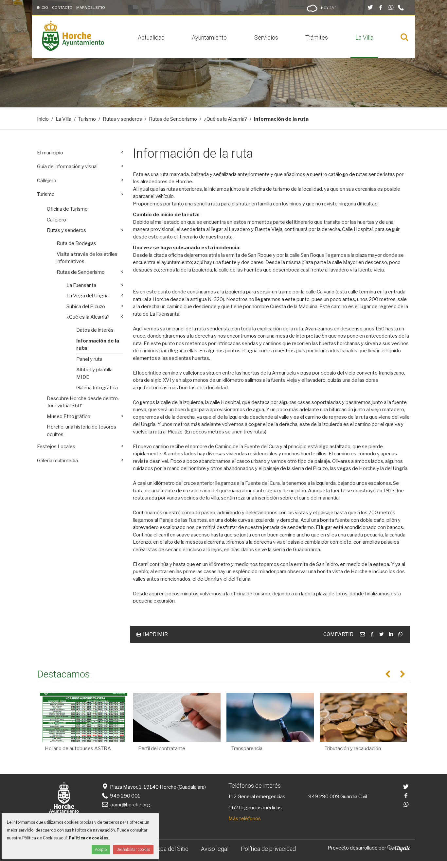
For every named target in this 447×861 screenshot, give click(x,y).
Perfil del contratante (161, 748)
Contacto (62, 7)
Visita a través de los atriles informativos (87, 258)
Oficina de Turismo (67, 209)
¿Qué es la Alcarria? (225, 119)
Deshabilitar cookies (133, 849)
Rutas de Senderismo (173, 119)
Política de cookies (88, 837)
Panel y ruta (89, 359)
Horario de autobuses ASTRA (78, 748)
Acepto (101, 849)
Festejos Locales (56, 446)
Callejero (46, 181)
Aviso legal (214, 848)
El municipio (50, 153)
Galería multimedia (57, 461)
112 (232, 797)
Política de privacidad (268, 848)
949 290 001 (124, 796)
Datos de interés (95, 330)
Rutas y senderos (122, 119)
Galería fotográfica (97, 388)
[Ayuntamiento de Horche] (73, 49)
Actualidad (151, 37)
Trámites (316, 37)
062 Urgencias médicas (255, 808)
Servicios (266, 37)
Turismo (87, 119)
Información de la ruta (97, 344)
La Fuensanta (81, 285)
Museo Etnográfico (68, 416)
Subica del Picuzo (85, 306)
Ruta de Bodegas (76, 243)
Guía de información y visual (67, 166)
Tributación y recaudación (353, 748)
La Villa (364, 37)
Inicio (42, 7)
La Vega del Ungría (87, 296)
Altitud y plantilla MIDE (94, 373)
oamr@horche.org (130, 805)
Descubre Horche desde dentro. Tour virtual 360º (83, 402)
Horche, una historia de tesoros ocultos (81, 430)
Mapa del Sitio (90, 7)
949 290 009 (323, 797)
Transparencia (246, 748)
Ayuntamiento (209, 37)
